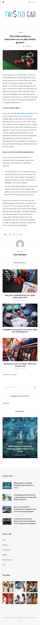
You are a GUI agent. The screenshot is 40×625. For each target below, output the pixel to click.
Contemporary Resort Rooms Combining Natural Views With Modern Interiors (25, 497)
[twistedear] (20, 14)
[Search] (29, 2)
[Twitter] (14, 234)
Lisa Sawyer (20, 254)
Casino (20, 32)
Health (5, 555)
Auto (4, 540)
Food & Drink (6, 550)
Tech (4, 565)
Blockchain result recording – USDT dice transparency (20, 365)
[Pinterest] (17, 234)
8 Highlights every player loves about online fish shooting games (20, 331)
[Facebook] (10, 234)
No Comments (27, 46)
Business (20, 442)
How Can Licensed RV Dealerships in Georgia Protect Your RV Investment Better (25, 509)
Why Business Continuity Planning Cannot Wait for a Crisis (20, 449)
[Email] (21, 234)
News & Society (7, 560)
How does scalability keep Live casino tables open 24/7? (20, 296)
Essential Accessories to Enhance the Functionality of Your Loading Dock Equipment (25, 521)
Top (20, 621)
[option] (20, 437)
